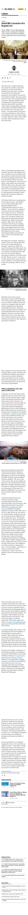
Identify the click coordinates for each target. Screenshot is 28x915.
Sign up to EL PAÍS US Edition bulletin (11, 772)
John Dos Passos (18, 503)
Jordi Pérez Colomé (14, 798)
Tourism (3, 21)
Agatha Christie (16, 414)
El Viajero (12, 787)
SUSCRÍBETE (20, 9)
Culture (4, 14)
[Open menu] (2, 9)
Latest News (4, 17)
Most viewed (4, 882)
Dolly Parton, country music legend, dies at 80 (13, 893)
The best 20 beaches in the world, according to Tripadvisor (17, 784)
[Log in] (25, 9)
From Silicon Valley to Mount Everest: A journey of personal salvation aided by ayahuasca (18, 794)
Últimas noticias (5, 857)
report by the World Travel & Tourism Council (13, 656)
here (21, 807)
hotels (9, 91)
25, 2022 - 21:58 (15, 74)
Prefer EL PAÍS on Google (8, 81)
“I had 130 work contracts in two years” (11, 896)
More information (4, 804)
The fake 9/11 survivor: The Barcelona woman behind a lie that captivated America (12, 860)
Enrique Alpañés (14, 72)
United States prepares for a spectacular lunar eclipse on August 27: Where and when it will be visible (13, 865)
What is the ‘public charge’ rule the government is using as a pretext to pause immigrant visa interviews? (11, 871)
